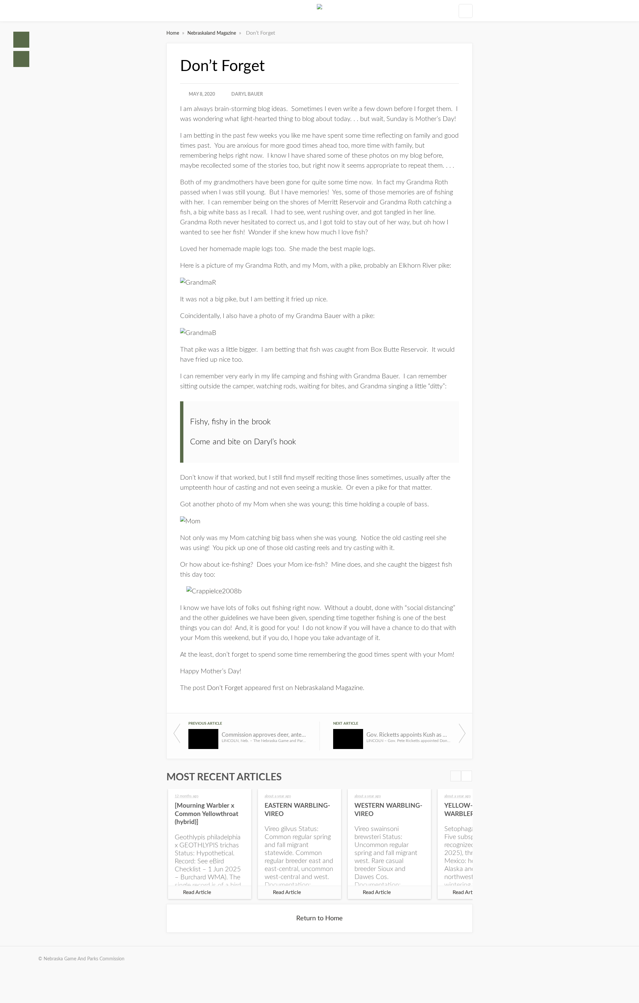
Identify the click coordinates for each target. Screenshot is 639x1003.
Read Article (197, 892)
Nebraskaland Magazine (212, 33)
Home (21, 40)
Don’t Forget (225, 688)
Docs (21, 59)
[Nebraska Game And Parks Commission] (319, 10)
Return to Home (319, 918)
